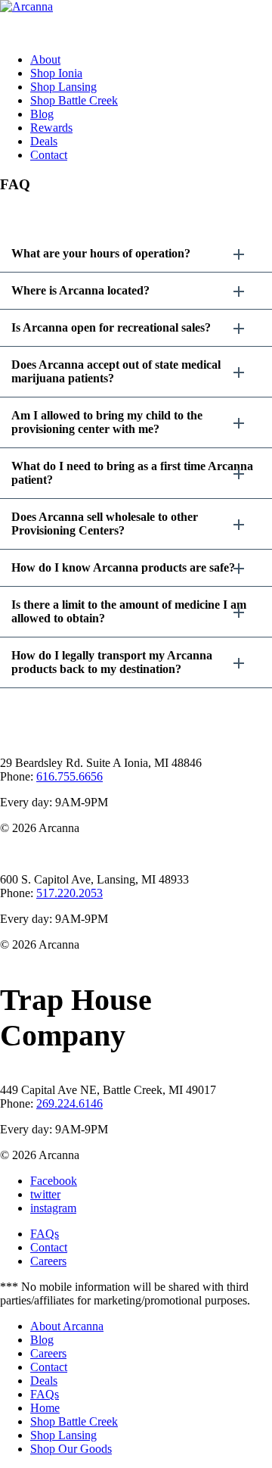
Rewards (51, 127)
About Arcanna (67, 1326)
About (45, 59)
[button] (136, 253)
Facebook (53, 1180)
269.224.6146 (69, 1103)
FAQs (44, 1233)
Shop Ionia (56, 73)
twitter (45, 1194)
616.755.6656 (69, 776)
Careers (48, 1261)
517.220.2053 (69, 893)
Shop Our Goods (71, 1448)
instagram (53, 1208)
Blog (42, 114)
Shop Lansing (63, 86)
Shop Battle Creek (74, 100)
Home (45, 1407)
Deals (43, 141)
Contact (48, 154)
